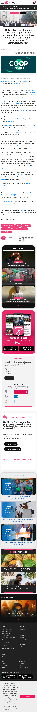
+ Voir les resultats (20, 378)
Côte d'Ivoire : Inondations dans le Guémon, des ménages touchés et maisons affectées (17, 7)
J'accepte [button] (27, 696)
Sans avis (8, 373)
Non (7, 371)
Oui (7, 369)
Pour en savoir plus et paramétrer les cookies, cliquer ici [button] (10, 707)
